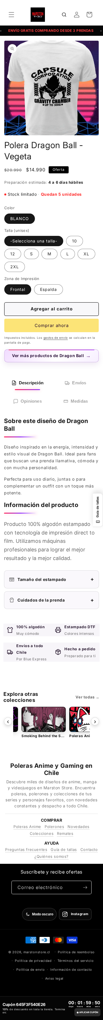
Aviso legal (54, 978)
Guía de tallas (64, 849)
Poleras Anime (27, 826)
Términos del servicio (76, 961)
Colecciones (42, 833)
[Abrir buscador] (64, 14)
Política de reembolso (76, 952)
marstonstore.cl (36, 952)
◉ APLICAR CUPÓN (87, 1012)
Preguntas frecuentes (26, 849)
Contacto (89, 849)
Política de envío (30, 970)
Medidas (79, 401)
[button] (11, 14)
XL (86, 253)
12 (12, 253)
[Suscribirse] (85, 887)
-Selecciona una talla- (33, 240)
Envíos (79, 382)
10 (74, 240)
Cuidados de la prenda (55, 600)
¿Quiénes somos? (51, 856)
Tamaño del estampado (55, 579)
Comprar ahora (52, 325)
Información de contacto (71, 970)
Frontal (17, 289)
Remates (65, 833)
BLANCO (19, 218)
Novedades (78, 826)
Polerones (54, 826)
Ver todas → (88, 697)
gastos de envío (55, 337)
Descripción (31, 382)
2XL (14, 266)
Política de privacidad (33, 961)
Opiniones (31, 401)
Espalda (48, 289)
